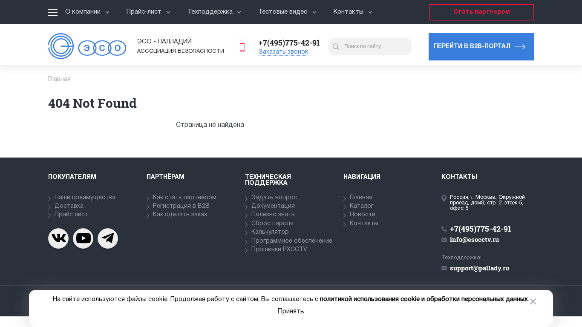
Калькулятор (270, 232)
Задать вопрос (274, 198)
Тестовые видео (283, 12)
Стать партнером (481, 12)
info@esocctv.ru (474, 239)
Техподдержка (210, 12)
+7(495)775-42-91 (289, 42)
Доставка (69, 206)
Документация (273, 206)
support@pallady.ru (479, 268)
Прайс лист (71, 215)
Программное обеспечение (291, 241)
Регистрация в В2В (181, 206)
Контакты (348, 12)
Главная (361, 198)
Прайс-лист (144, 12)
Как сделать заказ (180, 215)
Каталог (362, 206)
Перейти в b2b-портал (472, 46)
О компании (83, 12)
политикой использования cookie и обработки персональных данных (424, 299)
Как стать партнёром (184, 198)
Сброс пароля (272, 224)
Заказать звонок (283, 52)
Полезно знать (273, 215)
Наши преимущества (85, 198)
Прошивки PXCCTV (279, 249)
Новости (362, 215)
